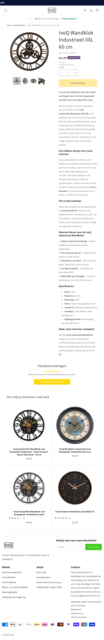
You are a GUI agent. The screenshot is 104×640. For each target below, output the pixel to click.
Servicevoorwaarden (12, 572)
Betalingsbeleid (9, 592)
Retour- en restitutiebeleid (15, 587)
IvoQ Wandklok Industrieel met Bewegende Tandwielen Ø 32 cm (75, 450)
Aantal (61, 67)
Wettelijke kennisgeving (14, 597)
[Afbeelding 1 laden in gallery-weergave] (16, 80)
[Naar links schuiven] (10, 81)
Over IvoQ (41, 572)
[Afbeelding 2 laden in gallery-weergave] (25, 80)
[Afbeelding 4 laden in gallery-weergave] (41, 80)
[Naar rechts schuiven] (49, 81)
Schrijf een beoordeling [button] (52, 381)
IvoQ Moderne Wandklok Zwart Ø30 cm (74, 511)
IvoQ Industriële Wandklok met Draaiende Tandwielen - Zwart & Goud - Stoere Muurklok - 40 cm (29, 452)
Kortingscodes (43, 577)
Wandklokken (20, 25)
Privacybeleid (8, 577)
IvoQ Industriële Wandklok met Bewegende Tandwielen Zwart (29, 513)
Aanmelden (93, 547)
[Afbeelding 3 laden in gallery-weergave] (33, 80)
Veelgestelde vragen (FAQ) (49, 587)
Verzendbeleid (9, 582)
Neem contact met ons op (48, 582)
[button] (6, 10)
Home (9, 25)
